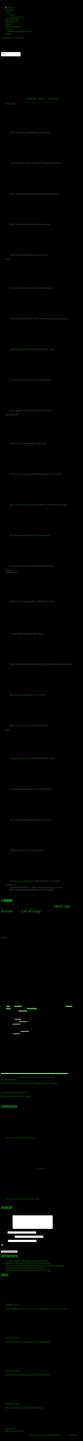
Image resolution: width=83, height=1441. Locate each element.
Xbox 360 (50, 1077)
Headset (16, 1033)
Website (4, 1241)
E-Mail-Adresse (7, 1236)
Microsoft (18, 1005)
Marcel (3, 937)
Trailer (12, 14)
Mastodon (73, 1435)
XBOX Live (16, 1023)
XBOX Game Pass (12, 19)
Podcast (8, 24)
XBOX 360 (23, 1010)
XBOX (8, 1008)
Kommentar (6, 1228)
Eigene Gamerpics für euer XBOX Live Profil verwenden (32, 889)
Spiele (7, 12)
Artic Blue (23, 1077)
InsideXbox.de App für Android (19, 31)
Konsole (18, 1018)
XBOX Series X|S (11, 22)
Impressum (9, 1428)
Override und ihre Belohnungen (27, 1261)
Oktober (69, 1005)
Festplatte (23, 1021)
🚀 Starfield (10, 7)
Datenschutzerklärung (14, 1431)
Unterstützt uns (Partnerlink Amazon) (45, 1435)
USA (8, 1005)
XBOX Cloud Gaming (13, 26)
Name (4, 1232)
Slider (44, 1077)
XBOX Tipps (11, 885)
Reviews (8, 29)
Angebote (9, 10)
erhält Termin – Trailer (28, 1270)
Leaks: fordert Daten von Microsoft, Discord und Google (34, 1265)
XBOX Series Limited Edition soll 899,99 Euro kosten (27, 1263)
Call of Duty (32, 1008)
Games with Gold (16, 17)
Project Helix (10, 103)
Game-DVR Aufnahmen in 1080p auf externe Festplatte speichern (36, 887)
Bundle (30, 1077)
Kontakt (8, 33)
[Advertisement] (41, 71)
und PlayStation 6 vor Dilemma (25, 1268)
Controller (25, 1030)
